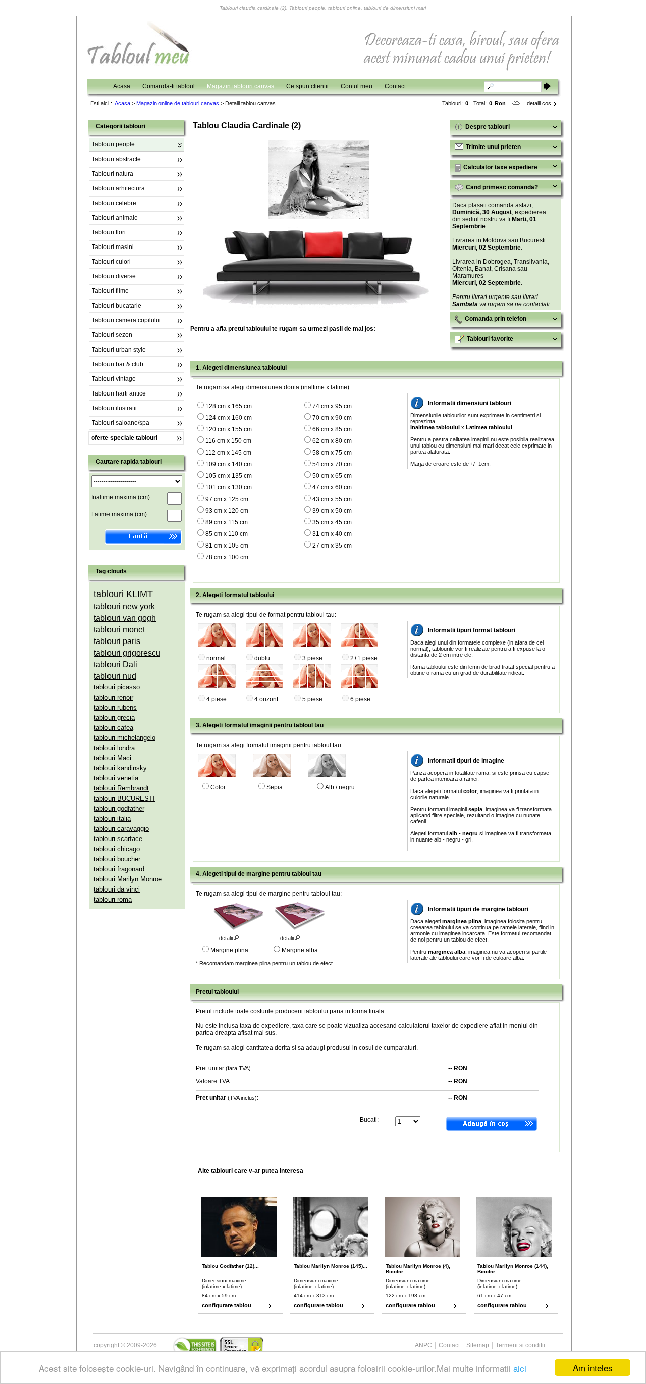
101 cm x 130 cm (228, 487)
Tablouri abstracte (116, 159)
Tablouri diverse (114, 276)
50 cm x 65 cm (332, 475)
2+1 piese (364, 658)
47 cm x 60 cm (332, 487)
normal (216, 658)
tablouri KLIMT (123, 594)
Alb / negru (340, 787)
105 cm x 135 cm (228, 475)
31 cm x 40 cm (332, 533)
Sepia (274, 787)
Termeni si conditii (520, 1345)
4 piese (216, 699)
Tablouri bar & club (117, 364)
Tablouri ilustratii (114, 408)
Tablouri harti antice (119, 393)
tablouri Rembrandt (121, 788)
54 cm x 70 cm (332, 464)
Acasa (121, 86)
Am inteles (593, 1367)
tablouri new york (124, 606)
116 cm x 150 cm (228, 440)
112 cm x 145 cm (228, 452)
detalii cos (539, 103)
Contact (395, 86)
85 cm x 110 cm (226, 533)
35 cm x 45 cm (332, 522)
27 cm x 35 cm (332, 545)
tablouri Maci (112, 758)
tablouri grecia (114, 717)
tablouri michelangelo (124, 738)
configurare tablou (226, 1305)
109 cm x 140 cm (228, 464)
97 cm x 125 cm (226, 499)
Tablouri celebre (114, 203)
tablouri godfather (119, 808)
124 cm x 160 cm (228, 417)
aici (519, 1368)
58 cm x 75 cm (332, 452)
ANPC (423, 1345)
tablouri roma (113, 899)
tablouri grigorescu (127, 653)
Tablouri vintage (114, 378)
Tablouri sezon (112, 334)
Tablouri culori (111, 261)
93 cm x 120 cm (226, 510)
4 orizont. (267, 699)
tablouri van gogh (125, 618)
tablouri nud (115, 676)
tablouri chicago (117, 849)
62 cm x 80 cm (332, 440)
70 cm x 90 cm (332, 417)
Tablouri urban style (119, 349)
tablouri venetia (116, 778)
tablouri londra (114, 748)
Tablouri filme (110, 290)
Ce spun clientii (307, 86)
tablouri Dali (115, 664)
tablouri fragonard (119, 869)
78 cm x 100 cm (226, 557)
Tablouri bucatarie (116, 305)
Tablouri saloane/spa (120, 422)
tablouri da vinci (117, 889)
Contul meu (356, 86)
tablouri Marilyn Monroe (128, 879)
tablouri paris (117, 641)
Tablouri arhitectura (118, 188)
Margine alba (300, 950)
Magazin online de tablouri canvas (177, 103)
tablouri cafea (113, 727)
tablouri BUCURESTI (124, 798)
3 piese (312, 658)
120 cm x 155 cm (228, 429)
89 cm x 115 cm (226, 522)
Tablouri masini (113, 247)
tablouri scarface (118, 839)
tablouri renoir (113, 697)
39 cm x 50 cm (332, 510)
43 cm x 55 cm (332, 499)
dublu (262, 658)
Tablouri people (113, 144)
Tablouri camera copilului (126, 320)
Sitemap (477, 1345)
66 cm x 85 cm (332, 429)
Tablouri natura (112, 173)
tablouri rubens (115, 707)
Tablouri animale (115, 217)
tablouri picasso (117, 687)
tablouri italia (112, 818)
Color (218, 787)
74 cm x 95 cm (332, 406)
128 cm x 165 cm (228, 406)
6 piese (360, 699)
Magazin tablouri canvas (240, 86)
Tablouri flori (109, 232)
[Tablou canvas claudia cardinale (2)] (318, 216)
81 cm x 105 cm (226, 545)
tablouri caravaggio (121, 828)
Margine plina (229, 950)
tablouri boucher (117, 859)
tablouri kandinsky (120, 768)
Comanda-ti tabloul (168, 86)
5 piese (312, 699)
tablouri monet (119, 629)
